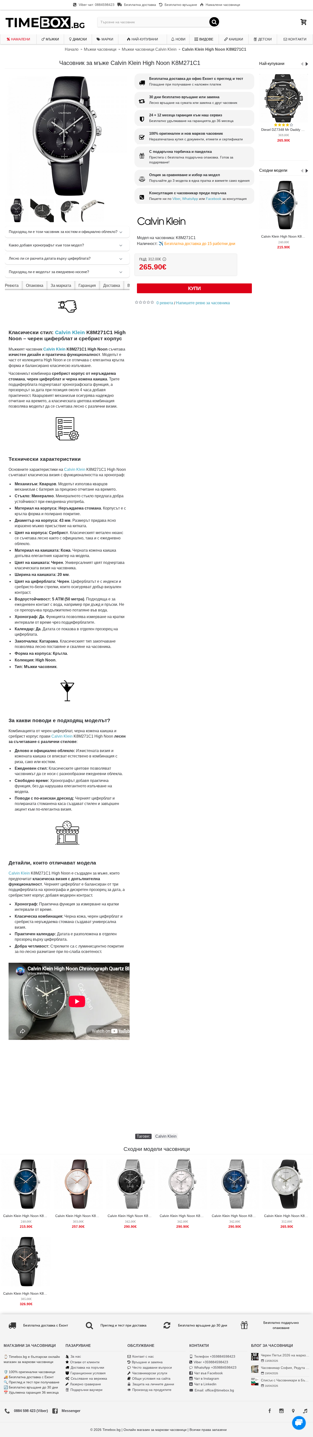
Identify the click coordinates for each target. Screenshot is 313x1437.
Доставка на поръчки (87, 1367)
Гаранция (87, 285)
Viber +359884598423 (211, 1362)
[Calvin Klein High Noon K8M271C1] (67, 136)
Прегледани (271, 155)
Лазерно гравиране (85, 1384)
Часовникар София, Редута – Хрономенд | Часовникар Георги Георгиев (285, 1368)
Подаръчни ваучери (86, 1390)
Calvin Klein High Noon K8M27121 (131, 1216)
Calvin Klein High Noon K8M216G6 (79, 1216)
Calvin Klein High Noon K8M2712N (235, 1216)
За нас (75, 1356)
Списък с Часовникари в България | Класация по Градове (285, 1380)
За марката (61, 285)
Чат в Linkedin (205, 1384)
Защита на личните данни (153, 1384)
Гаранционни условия (88, 1373)
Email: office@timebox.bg (214, 1390)
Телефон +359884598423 (214, 1356)
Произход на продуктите (151, 1390)
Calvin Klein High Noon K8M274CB (27, 1293)
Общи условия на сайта (151, 1378)
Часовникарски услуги (149, 1373)
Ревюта (12, 285)
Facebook (213, 199)
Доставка (111, 285)
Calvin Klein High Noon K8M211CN (284, 236)
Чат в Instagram (206, 1378)
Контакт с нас (143, 1356)
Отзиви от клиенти (85, 1362)
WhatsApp (190, 199)
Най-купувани (271, 63)
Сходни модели (273, 170)
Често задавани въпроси (152, 1367)
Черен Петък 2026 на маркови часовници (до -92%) (285, 1355)
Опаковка (34, 285)
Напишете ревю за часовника (203, 303)
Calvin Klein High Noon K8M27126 (183, 1216)
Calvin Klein (70, 332)
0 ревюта (164, 303)
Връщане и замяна (147, 1362)
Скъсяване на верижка (89, 1378)
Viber (176, 199)
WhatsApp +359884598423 (215, 1367)
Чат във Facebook (208, 1373)
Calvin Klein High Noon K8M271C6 (288, 1216)
